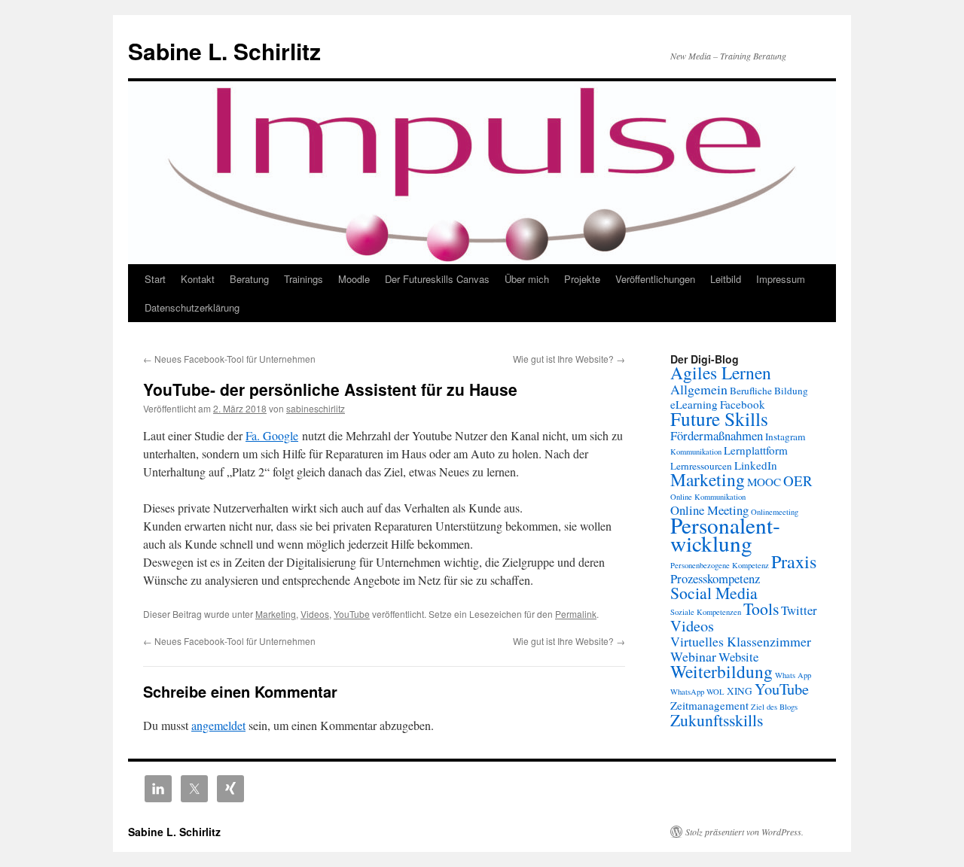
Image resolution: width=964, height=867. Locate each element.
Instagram (785, 436)
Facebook (742, 404)
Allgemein (699, 389)
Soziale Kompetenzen (705, 612)
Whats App (793, 675)
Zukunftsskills (716, 720)
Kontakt (198, 279)
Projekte (582, 279)
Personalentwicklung (725, 534)
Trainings (303, 279)
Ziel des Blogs (774, 706)
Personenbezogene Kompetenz (719, 565)
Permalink (575, 613)
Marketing (275, 613)
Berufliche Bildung (769, 390)
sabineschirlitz (315, 408)
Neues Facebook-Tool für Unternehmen (229, 358)
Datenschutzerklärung (192, 307)
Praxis (793, 561)
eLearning (694, 404)
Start (155, 279)
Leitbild (725, 279)
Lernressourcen (701, 466)
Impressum (780, 279)
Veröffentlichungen (655, 279)
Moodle (354, 279)
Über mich (527, 279)
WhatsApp (687, 691)
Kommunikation (695, 451)
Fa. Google (272, 435)
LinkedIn (755, 465)
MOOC (764, 481)
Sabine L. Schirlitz (224, 51)
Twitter (799, 610)
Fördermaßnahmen (716, 435)
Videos (314, 613)
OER (798, 480)
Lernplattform (756, 450)
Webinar (693, 656)
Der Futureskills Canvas (437, 279)
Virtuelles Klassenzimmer (740, 641)
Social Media (714, 593)
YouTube (352, 613)
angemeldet (218, 725)
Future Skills (719, 418)
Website (738, 656)
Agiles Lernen (720, 372)
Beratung (249, 279)
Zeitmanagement (709, 705)
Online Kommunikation (708, 496)
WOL (715, 691)
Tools (761, 608)
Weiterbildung (721, 671)
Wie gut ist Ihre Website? (569, 358)
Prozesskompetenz (715, 578)
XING (739, 691)
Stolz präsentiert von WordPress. (744, 832)
